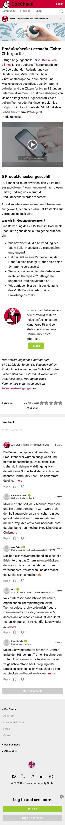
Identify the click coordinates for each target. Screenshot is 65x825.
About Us (8, 716)
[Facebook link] (14, 776)
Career (7, 735)
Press (6, 729)
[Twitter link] (23, 776)
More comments (32, 691)
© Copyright (7, 403)
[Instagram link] (32, 776)
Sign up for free (32, 818)
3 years (58, 445)
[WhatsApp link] (51, 776)
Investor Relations (13, 722)
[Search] (60, 11)
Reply (6, 486)
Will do (32, 809)
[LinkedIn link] (42, 776)
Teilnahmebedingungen (17, 388)
